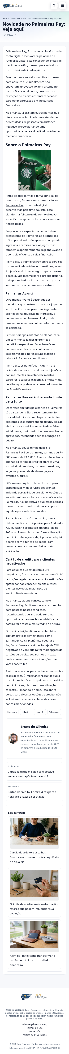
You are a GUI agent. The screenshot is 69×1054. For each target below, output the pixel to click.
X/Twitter (26, 712)
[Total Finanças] (13, 5)
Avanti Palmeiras (20, 389)
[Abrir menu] (62, 5)
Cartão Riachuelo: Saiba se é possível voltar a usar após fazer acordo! (31, 771)
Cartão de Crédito (18, 18)
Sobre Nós (34, 1031)
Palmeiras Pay (14, 205)
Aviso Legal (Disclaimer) (34, 1024)
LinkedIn (40, 712)
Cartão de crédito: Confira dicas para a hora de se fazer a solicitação (32, 791)
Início (5, 18)
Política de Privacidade (34, 1034)
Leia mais (37, 1018)
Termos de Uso (35, 1027)
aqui (27, 671)
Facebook (12, 712)
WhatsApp (54, 712)
